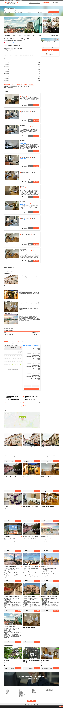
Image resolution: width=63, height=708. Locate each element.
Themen (35, 5)
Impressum (20, 689)
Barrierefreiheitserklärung (22, 696)
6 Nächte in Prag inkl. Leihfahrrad (10, 626)
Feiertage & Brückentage (29, 5)
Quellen (7, 692)
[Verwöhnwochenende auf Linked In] (37, 704)
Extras (34, 35)
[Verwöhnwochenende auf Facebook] (25, 704)
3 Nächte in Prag (26, 476)
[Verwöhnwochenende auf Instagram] (34, 704)
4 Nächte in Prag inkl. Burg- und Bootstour (30, 536)
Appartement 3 (6, 66)
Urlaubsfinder (34, 692)
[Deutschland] (4, 665)
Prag (6, 42)
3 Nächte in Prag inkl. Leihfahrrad (47, 506)
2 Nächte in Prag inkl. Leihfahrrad (47, 476)
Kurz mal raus (6, 660)
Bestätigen (60, 706)
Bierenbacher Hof (29, 664)
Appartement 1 (6, 62)
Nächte (45, 5)
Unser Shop (7, 691)
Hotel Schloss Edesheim (49, 664)
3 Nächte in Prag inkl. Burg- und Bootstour (30, 506)
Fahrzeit (7, 8)
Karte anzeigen (22, 417)
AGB (19, 690)
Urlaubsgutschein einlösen (49, 689)
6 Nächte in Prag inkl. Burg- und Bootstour (11, 596)
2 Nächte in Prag (44, 446)
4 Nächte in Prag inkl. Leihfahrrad (10, 566)
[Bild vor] (41, 25)
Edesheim (54, 665)
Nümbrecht (36, 665)
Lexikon (33, 690)
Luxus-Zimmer (22, 5)
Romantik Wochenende (15, 5)
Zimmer (20, 35)
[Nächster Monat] (20, 347)
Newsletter (7, 690)
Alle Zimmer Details (35, 96)
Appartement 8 (24, 341)
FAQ (46, 35)
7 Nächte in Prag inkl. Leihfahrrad (29, 627)
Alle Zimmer (5, 341)
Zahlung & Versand (22, 694)
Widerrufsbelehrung (22, 695)
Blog (33, 691)
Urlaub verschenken (56, 5)
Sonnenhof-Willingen (7, 664)
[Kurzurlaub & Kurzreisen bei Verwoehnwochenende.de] (11, 3)
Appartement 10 (6, 76)
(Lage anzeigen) (12, 42)
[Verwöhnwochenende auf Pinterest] (31, 704)
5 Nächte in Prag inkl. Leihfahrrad (29, 596)
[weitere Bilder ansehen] (47, 25)
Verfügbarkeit (41, 35)
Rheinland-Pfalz (45, 665)
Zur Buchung (36, 105)
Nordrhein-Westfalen (27, 665)
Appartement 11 (6, 78)
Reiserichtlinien (21, 692)
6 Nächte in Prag (44, 536)
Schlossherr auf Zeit (45, 660)
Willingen (13, 665)
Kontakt (7, 689)
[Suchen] (30, 3)
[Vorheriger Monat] (4, 347)
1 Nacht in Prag (7, 446)
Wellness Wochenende (7, 5)
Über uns (7, 693)
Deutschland (40, 5)
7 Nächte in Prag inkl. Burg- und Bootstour (49, 596)
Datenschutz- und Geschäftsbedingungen (28, 421)
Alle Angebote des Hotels (54, 35)
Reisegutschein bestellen (49, 690)
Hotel (48, 5)
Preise (14, 35)
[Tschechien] (4, 42)
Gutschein (35, 386)
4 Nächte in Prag (7, 506)
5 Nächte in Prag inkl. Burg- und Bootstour (30, 566)
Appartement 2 (6, 64)
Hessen (6, 665)
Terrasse (21, 290)
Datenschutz (21, 691)
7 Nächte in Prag (44, 566)
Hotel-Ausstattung (27, 35)
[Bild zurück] (5, 25)
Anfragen (30, 105)
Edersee (10, 665)
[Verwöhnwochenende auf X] (28, 704)
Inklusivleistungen (7, 35)
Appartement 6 (6, 73)
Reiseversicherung (21, 693)
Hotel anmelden (31, 700)
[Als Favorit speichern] (57, 39)
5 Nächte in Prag (7, 536)
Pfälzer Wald (50, 665)
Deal (51, 5)
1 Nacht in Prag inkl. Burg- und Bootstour (11, 476)
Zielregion (12, 8)
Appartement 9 (6, 69)
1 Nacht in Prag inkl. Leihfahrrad (29, 446)
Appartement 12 (6, 80)
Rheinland (32, 665)
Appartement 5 (6, 71)
